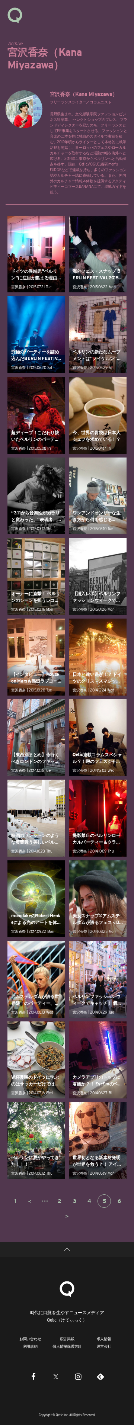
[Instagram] (78, 1376)
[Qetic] (15, 15)
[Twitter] (56, 1376)
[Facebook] (33, 1376)
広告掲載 (67, 1338)
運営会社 (104, 1346)
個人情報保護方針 (67, 1346)
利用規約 (30, 1346)
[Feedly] (100, 1376)
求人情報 (104, 1338)
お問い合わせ (30, 1338)
